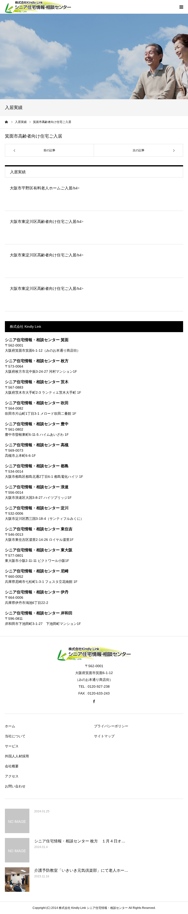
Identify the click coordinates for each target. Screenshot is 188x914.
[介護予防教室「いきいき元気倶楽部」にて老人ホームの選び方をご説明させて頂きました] (17, 879)
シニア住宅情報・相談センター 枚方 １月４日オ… (79, 841)
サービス (12, 746)
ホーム (10, 726)
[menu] (181, 7)
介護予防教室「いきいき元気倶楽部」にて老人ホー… (81, 870)
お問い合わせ (15, 786)
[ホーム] (6, 122)
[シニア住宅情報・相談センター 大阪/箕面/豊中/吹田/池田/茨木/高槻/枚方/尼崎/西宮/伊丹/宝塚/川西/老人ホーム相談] (94, 660)
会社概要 (12, 766)
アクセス (12, 776)
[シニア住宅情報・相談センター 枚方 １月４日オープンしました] (17, 850)
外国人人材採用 (17, 756)
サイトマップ (104, 736)
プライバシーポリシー (111, 726)
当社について (15, 736)
